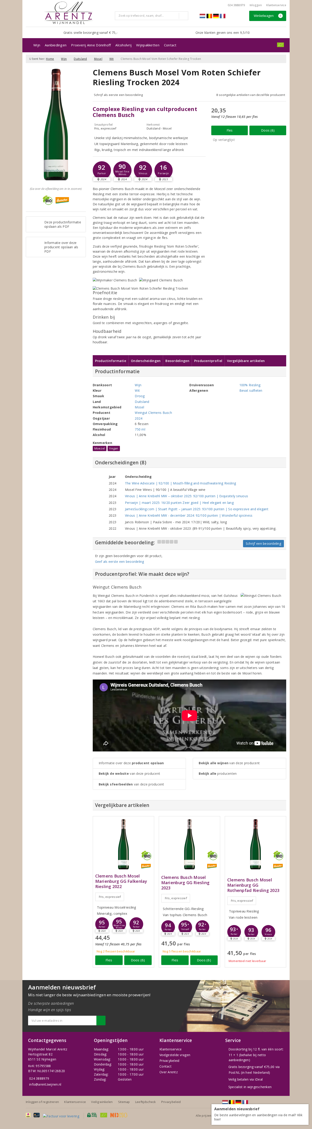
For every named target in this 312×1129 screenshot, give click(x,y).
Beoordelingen (177, 361)
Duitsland (80, 59)
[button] (102, 170)
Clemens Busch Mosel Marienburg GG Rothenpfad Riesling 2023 (253, 885)
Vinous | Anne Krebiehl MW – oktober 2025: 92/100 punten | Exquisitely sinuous (186, 496)
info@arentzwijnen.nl (45, 1084)
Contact (170, 45)
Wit (111, 59)
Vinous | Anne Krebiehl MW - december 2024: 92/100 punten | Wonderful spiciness (189, 515)
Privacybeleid (169, 1060)
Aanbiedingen (55, 45)
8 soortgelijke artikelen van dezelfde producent (250, 95)
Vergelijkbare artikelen (246, 361)
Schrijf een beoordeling (263, 543)
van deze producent (129, 773)
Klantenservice (276, 5)
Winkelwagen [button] (267, 15)
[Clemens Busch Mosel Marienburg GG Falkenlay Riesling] (123, 844)
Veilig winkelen (102, 1102)
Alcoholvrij (123, 45)
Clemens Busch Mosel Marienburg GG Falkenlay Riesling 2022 (121, 881)
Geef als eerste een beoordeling (119, 561)
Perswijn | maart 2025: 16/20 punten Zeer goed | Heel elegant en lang (179, 502)
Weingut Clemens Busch (153, 412)
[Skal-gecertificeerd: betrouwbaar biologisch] (280, 44)
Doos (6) (268, 130)
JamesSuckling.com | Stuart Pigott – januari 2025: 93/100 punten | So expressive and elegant (196, 509)
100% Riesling (249, 385)
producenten (218, 773)
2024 (138, 418)
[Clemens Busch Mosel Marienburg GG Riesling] (189, 844)
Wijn (36, 45)
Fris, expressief (110, 897)
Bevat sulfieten (250, 390)
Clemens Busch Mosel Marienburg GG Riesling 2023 (185, 883)
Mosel (98, 59)
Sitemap (124, 1102)
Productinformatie (110, 361)
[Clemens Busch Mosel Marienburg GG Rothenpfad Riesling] (255, 844)
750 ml (140, 429)
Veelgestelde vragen (174, 1055)
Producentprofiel (208, 361)
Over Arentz (168, 1072)
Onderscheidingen (146, 361)
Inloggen (256, 5)
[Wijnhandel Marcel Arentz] (68, 13)
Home (50, 59)
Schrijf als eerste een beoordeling (118, 95)
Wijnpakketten (147, 45)
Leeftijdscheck (145, 1102)
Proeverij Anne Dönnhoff (91, 45)
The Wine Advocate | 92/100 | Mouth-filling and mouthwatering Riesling (180, 483)
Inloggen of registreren (42, 1102)
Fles (230, 130)
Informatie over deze (131, 763)
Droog (140, 396)
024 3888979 (39, 1078)
